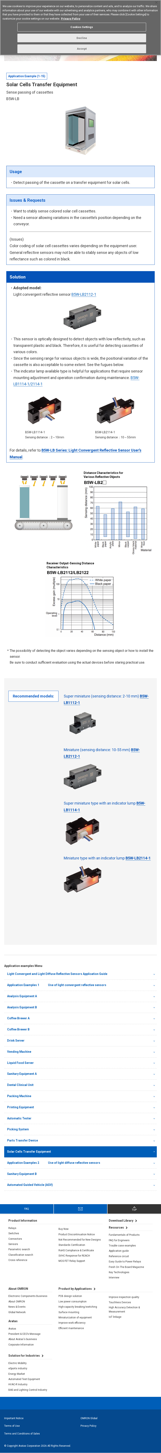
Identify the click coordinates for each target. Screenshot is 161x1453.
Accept (82, 48)
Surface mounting (68, 1312)
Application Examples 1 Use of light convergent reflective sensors (56, 985)
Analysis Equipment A (22, 996)
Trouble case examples (122, 1245)
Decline (82, 38)
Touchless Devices (120, 1302)
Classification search (20, 1254)
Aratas (12, 1328)
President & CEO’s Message (24, 1333)
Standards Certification (71, 1245)
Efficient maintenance (71, 1328)
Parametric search (19, 1249)
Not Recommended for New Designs (79, 1239)
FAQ (26, 1208)
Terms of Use (12, 1425)
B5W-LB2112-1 (83, 294)
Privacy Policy (88, 1425)
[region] (80, 27)
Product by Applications (75, 1288)
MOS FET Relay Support (71, 1260)
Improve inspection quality (124, 1297)
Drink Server (16, 1040)
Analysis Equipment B (22, 1007)
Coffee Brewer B (18, 1029)
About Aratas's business (22, 1339)
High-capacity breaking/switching (77, 1306)
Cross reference (17, 1260)
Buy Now (63, 1229)
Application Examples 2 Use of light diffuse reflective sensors (53, 1162)
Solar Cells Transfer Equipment (29, 1151)
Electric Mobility (17, 1363)
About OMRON (16, 1301)
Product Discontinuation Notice (76, 1234)
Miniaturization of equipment (75, 1317)
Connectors (15, 1238)
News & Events (17, 1306)
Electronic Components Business (27, 1296)
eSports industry (17, 1368)
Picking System (18, 1129)
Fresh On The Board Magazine (126, 1267)
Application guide (119, 1250)
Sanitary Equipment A (22, 1073)
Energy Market (16, 1373)
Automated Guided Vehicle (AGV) (30, 1185)
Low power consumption (72, 1301)
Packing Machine (19, 1096)
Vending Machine (19, 1051)
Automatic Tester (19, 1118)
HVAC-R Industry (17, 1384)
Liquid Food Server (20, 1063)
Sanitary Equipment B (22, 1174)
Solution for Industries (24, 1355)
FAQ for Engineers (119, 1240)
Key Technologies (119, 1272)
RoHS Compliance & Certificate (76, 1250)
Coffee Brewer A (18, 1018)
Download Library (121, 1220)
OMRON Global (88, 1418)
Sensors (13, 1244)
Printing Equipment (20, 1107)
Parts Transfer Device (22, 1140)
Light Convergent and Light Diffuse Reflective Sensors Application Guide (57, 974)
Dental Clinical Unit (20, 1085)
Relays (12, 1228)
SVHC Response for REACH (74, 1255)
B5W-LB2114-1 (138, 858)
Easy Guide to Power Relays (125, 1261)
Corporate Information (21, 1344)
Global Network (17, 1312)
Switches (13, 1233)
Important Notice (13, 1418)
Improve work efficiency (72, 1322)
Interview (114, 1277)
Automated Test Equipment (24, 1379)
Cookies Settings (81, 27)
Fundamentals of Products (124, 1234)
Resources (116, 1227)
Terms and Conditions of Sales (22, 1433)
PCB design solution (70, 1296)
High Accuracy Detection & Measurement (124, 1309)
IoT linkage (115, 1316)
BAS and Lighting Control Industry (27, 1389)
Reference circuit (119, 1256)
